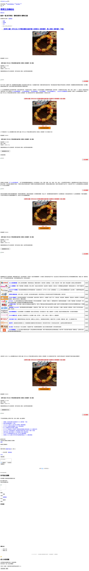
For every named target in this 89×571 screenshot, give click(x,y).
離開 (7, 568)
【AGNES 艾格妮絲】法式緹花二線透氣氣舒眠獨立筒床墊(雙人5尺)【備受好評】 (20, 429)
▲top (1, 454)
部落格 (4, 22)
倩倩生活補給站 (7, 9)
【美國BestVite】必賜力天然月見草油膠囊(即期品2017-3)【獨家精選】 (18, 434)
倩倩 (1, 442)
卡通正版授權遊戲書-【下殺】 (9, 423)
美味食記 (10, 452)
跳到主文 (2, 12)
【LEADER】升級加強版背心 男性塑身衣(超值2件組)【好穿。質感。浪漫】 (19, 430)
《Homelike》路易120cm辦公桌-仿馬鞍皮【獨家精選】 (14, 424)
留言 (10, 448)
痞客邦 (7, 448)
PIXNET (35, 554)
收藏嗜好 (10, 18)
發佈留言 (2, 464)
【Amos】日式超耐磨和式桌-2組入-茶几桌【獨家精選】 (15, 433)
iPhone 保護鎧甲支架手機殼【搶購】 (10, 427)
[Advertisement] (44, 171)
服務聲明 (56, 554)
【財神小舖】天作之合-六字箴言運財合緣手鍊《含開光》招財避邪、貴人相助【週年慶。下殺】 (33, 29)
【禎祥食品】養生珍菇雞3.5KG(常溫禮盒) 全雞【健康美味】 (16, 432)
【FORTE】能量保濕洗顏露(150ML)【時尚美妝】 (13, 426)
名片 (4, 23)
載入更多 (2, 456)
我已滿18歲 (3, 568)
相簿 (4, 21)
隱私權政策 (51, 554)
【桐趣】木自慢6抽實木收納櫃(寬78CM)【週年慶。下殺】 (15, 421)
